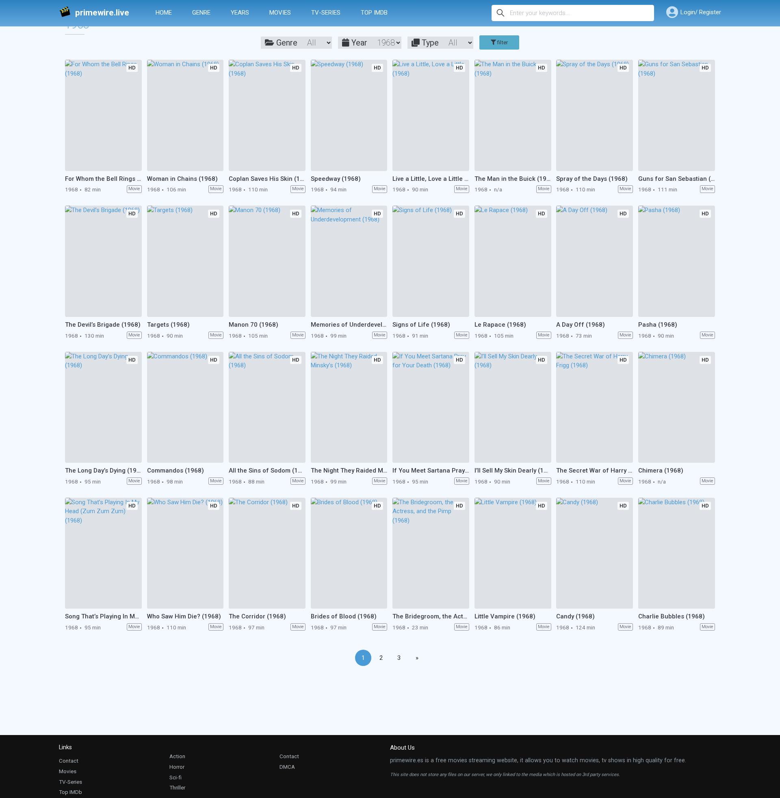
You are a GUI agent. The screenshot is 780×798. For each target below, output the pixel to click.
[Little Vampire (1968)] (512, 553)
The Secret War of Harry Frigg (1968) (594, 470)
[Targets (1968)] (185, 261)
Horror (176, 766)
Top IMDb (374, 12)
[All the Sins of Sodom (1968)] (267, 407)
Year (358, 43)
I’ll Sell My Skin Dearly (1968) (512, 470)
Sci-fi (175, 777)
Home (164, 12)
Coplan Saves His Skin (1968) (267, 178)
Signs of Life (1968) (421, 324)
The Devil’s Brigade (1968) (103, 324)
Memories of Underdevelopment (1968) (349, 324)
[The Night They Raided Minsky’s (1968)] (349, 407)
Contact (68, 760)
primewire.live (102, 12)
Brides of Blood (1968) (344, 616)
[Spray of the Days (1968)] (594, 115)
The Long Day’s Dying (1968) (103, 470)
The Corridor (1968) (257, 616)
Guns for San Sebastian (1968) (676, 178)
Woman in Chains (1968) (182, 178)
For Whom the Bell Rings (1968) (103, 178)
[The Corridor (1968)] (267, 553)
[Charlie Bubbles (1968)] (676, 553)
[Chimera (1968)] (676, 407)
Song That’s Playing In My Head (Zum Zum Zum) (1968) (103, 616)
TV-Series (325, 12)
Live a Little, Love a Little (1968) (430, 178)
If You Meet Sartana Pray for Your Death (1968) (430, 470)
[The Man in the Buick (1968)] (512, 115)
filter (502, 42)
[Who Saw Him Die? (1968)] (185, 553)
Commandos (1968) (175, 470)
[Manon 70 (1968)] (267, 261)
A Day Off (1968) (580, 324)
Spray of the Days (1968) (592, 178)
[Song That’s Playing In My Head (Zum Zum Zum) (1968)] (103, 553)
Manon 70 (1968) (253, 324)
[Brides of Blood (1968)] (349, 553)
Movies (280, 12)
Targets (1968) (168, 324)
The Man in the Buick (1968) (512, 178)
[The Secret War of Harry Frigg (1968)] (594, 407)
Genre (201, 12)
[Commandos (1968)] (185, 407)
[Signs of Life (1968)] (430, 261)
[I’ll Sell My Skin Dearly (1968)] (512, 407)
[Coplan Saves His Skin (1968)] (267, 115)
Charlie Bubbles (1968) (671, 616)
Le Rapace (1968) (500, 324)
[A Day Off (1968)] (594, 261)
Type (429, 43)
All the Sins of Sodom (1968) (267, 470)
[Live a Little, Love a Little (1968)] (430, 115)
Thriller (177, 787)
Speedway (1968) (336, 178)
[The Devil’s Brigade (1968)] (103, 261)
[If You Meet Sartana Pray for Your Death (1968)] (430, 407)
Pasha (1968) (657, 324)
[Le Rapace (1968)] (512, 261)
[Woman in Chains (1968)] (185, 115)
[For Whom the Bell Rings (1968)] (103, 115)
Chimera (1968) (660, 470)
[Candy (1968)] (594, 553)
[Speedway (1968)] (349, 115)
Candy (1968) (575, 616)
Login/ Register (700, 12)
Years (240, 12)
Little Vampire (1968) (504, 616)
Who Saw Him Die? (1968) (184, 616)
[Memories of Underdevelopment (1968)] (349, 261)
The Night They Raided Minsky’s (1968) (349, 470)
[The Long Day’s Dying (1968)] (103, 407)
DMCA (287, 766)
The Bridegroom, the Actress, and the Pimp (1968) (430, 616)
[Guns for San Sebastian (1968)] (676, 115)
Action (177, 756)
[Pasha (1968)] (676, 261)
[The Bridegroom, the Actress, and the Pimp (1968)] (430, 553)
